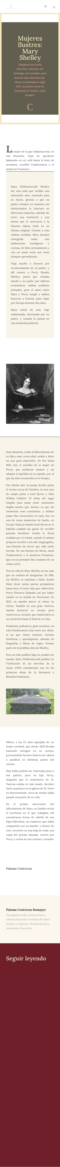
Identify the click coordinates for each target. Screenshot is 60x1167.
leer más (13, 1019)
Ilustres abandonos (23, 1042)
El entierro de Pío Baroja (27, 981)
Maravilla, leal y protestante (29, 1108)
